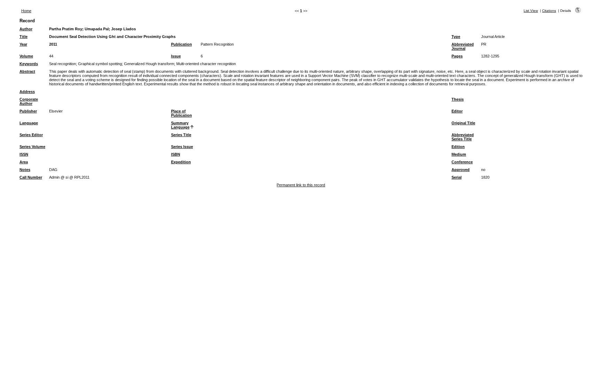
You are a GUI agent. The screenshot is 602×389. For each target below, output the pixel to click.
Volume (26, 56)
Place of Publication (181, 113)
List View (531, 11)
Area (24, 162)
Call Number (31, 177)
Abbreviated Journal (463, 46)
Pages (457, 56)
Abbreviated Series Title (463, 137)
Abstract (27, 71)
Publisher (28, 111)
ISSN (24, 154)
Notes (25, 170)
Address (27, 92)
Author (26, 29)
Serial (457, 177)
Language (29, 123)
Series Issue (182, 147)
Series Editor (31, 135)
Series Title (181, 135)
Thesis (458, 99)
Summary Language (180, 125)
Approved (461, 170)
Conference (462, 162)
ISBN (175, 154)
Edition (458, 147)
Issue (176, 56)
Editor (457, 111)
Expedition (181, 162)
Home (26, 11)
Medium (459, 154)
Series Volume (32, 147)
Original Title (463, 123)
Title (24, 36)
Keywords (29, 64)
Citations (549, 11)
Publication (181, 44)
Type (456, 36)
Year (23, 44)
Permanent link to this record (301, 185)
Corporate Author (29, 101)
